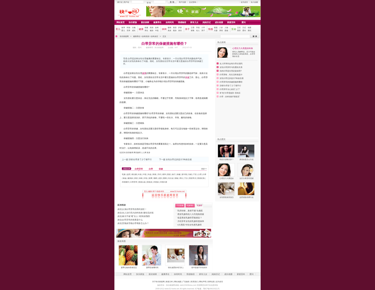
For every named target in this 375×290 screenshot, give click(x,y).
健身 (151, 30)
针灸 (140, 174)
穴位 (186, 178)
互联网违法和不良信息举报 (207, 285)
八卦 (221, 28)
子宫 (195, 174)
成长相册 (219, 22)
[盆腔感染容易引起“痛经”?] (246, 189)
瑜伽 (124, 178)
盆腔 (128, 174)
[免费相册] (163, 237)
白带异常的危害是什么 (132, 220)
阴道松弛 (200, 178)
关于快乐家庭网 (158, 282)
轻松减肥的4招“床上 (176, 268)
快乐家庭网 (124, 36)
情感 (210, 29)
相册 (249, 28)
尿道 (136, 178)
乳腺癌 (199, 205)
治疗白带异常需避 (247, 178)
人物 (226, 28)
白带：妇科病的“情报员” (230, 96)
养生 (146, 30)
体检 (141, 178)
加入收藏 (254, 2)
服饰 (169, 28)
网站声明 (202, 282)
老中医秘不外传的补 (199, 268)
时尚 (162, 191)
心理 (199, 174)
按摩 (150, 178)
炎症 (119, 209)
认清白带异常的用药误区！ (134, 209)
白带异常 (139, 169)
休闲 (164, 29)
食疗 (173, 174)
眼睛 (165, 178)
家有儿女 (194, 22)
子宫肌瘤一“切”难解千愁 (188, 218)
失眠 (190, 174)
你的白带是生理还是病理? (231, 71)
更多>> (204, 169)
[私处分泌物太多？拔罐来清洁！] (227, 151)
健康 (141, 29)
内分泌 (170, 178)
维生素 (134, 174)
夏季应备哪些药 (152, 268)
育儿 (118, 29)
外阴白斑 (163, 182)
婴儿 (123, 30)
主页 (239, 28)
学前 (198, 28)
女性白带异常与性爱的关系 (231, 67)
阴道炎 (149, 182)
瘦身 (175, 30)
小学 (203, 28)
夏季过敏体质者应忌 (129, 268)
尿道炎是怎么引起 (247, 159)
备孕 (123, 28)
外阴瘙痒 (125, 182)
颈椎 (155, 178)
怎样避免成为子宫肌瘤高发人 (190, 221)
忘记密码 (192, 2)
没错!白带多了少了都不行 (140, 159)
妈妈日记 (207, 22)
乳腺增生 (190, 205)
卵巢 (154, 174)
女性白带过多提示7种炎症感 (179, 159)
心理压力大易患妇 (227, 178)
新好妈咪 (145, 22)
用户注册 (182, 2)
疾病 (151, 28)
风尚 (180, 30)
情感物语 (182, 22)
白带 (151, 169)
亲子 (187, 29)
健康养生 (157, 22)
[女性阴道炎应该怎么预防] (227, 189)
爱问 (244, 22)
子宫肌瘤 (179, 205)
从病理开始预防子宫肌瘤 (188, 214)
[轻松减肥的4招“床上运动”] (175, 255)
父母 (192, 28)
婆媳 (226, 30)
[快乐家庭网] (128, 17)
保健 (146, 28)
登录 (239, 30)
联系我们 (194, 282)
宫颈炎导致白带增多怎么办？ (135, 223)
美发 (169, 30)
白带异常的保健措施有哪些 (231, 82)
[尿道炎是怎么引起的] (246, 151)
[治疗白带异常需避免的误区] (246, 170)
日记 (244, 28)
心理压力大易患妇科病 (242, 48)
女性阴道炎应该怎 (227, 197)
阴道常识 (192, 178)
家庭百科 (231, 22)
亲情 (221, 30)
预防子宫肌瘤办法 (185, 210)
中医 (157, 30)
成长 (133, 30)
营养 (128, 30)
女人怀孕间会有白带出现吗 (231, 63)
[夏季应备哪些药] (152, 255)
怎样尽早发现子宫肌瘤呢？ (189, 225)
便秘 (176, 178)
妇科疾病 (145, 36)
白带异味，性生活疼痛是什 (231, 74)
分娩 (133, 28)
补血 (149, 174)
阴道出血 (142, 182)
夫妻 (216, 30)
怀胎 (128, 28)
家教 (192, 30)
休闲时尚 (170, 22)
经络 (145, 178)
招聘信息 (211, 282)
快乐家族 (133, 22)
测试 (249, 30)
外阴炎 (156, 182)
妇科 (157, 28)
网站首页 (120, 22)
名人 (198, 30)
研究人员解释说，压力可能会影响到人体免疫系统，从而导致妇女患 (243, 54)
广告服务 (186, 282)
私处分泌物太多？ (227, 159)
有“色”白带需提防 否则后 (230, 93)
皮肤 (160, 178)
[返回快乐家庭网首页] (164, 196)
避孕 (164, 174)
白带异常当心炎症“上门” (230, 89)
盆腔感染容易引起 (247, 197)
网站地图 (177, 282)
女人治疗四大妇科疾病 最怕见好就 (138, 213)
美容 (175, 28)
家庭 (216, 28)
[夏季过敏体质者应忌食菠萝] (128, 255)
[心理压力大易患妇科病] (224, 57)
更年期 (184, 174)
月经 (159, 174)
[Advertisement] (237, 118)
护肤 (180, 28)
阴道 (169, 174)
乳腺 (123, 174)
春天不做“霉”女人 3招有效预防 (136, 216)
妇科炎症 (154, 36)
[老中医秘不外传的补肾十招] (199, 255)
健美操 (130, 178)
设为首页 (244, 2)
